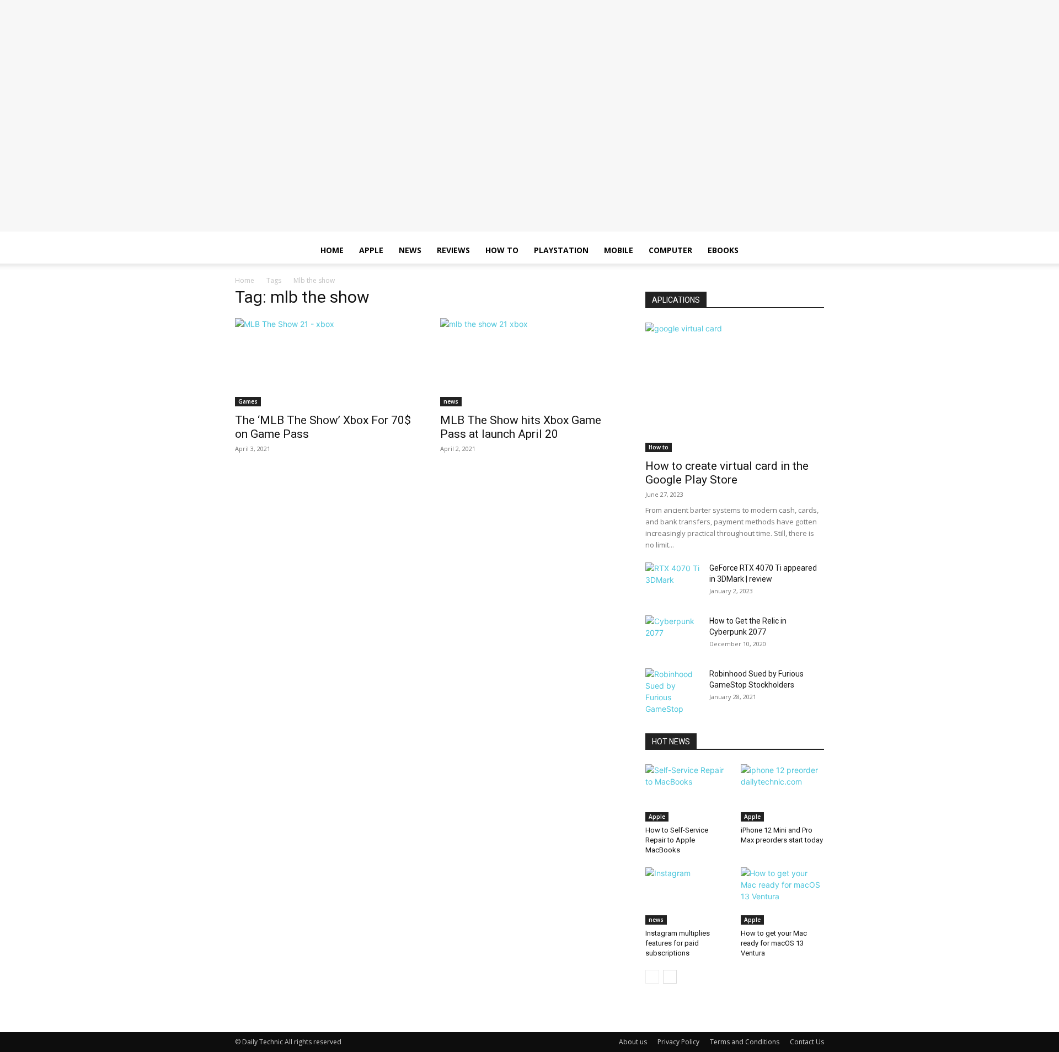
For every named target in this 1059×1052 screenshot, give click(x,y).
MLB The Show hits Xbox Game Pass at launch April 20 (520, 427)
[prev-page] (652, 977)
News (410, 250)
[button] (811, 251)
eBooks (723, 250)
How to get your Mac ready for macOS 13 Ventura (774, 943)
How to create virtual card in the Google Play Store (727, 472)
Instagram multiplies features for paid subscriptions (677, 943)
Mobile (618, 250)
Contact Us (807, 1041)
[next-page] (670, 977)
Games (248, 401)
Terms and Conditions (744, 1041)
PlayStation (561, 250)
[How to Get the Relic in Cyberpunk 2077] (672, 634)
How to (501, 250)
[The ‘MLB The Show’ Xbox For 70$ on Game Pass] (324, 362)
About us (633, 1041)
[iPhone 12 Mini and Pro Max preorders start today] (783, 793)
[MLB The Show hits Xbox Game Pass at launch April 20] (529, 362)
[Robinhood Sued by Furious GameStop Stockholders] (672, 691)
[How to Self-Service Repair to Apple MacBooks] (687, 793)
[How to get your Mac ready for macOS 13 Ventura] (783, 896)
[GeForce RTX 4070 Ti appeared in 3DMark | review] (672, 581)
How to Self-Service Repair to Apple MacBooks (676, 840)
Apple (371, 250)
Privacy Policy (678, 1041)
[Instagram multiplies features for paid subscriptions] (687, 896)
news (450, 401)
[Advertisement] (529, 154)
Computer (670, 250)
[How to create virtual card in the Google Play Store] (734, 387)
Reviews (453, 250)
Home (332, 250)
